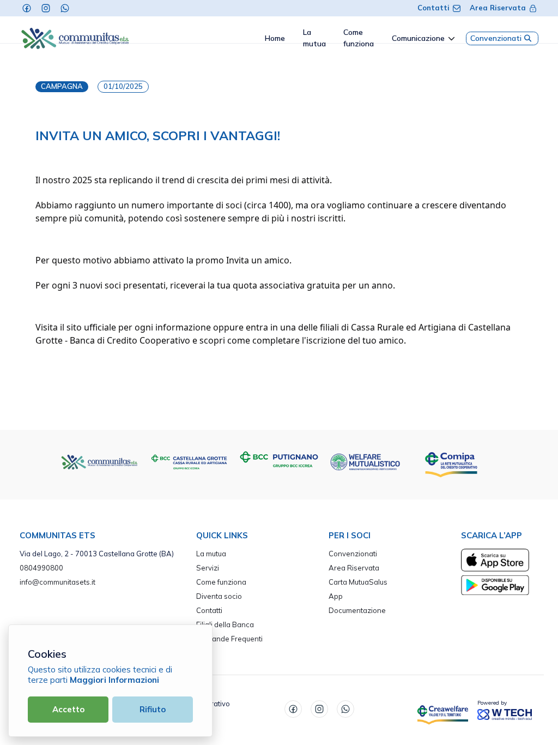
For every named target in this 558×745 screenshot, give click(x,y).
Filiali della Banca (225, 624)
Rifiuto (153, 709)
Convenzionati (495, 38)
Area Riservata (498, 7)
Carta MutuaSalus (358, 582)
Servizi (207, 567)
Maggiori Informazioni (114, 680)
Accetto (68, 709)
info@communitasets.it (57, 582)
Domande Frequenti (229, 638)
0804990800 (41, 567)
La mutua (211, 553)
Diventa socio (219, 596)
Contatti (433, 7)
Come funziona (221, 582)
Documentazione (357, 610)
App (336, 596)
